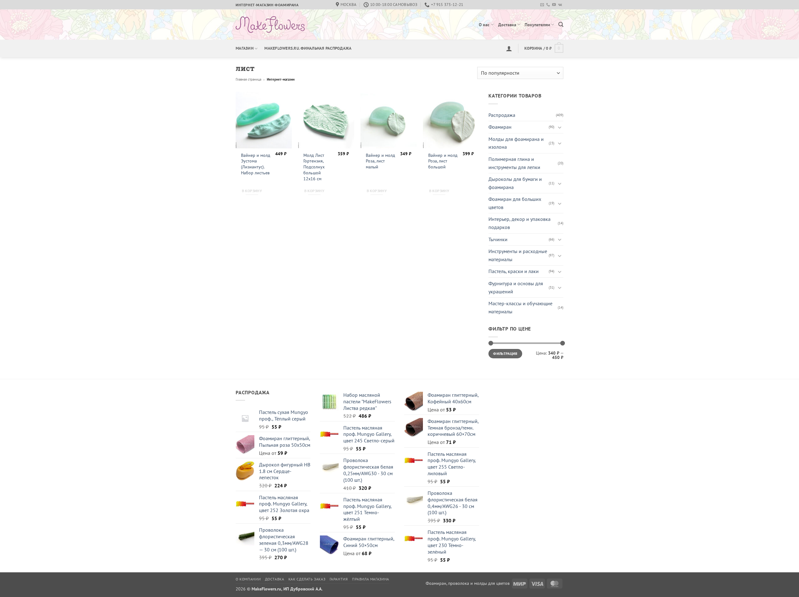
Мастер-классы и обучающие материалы (520, 307)
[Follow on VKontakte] (560, 5)
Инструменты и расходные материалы (517, 255)
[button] (560, 24)
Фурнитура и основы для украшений (515, 287)
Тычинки (497, 239)
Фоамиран (500, 127)
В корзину (252, 190)
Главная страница (248, 79)
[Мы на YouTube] (554, 5)
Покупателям (537, 24)
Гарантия (339, 579)
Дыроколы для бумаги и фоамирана (515, 183)
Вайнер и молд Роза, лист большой (443, 161)
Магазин (244, 48)
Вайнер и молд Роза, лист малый (380, 161)
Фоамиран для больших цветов (514, 203)
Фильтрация (505, 353)
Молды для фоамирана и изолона (516, 143)
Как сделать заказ (306, 579)
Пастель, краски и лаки (513, 271)
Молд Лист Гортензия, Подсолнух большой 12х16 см (314, 167)
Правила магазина (370, 579)
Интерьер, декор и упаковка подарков (519, 223)
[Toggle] (559, 127)
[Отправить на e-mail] (542, 5)
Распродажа (501, 115)
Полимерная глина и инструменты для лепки (514, 163)
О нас (484, 24)
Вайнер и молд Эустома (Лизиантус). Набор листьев (255, 164)
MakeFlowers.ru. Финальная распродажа (307, 48)
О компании (248, 579)
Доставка (507, 24)
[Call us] (548, 5)
